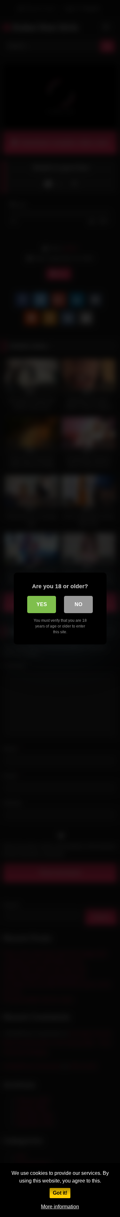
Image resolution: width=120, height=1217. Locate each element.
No (78, 604)
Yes (41, 604)
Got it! (60, 1193)
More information (60, 1206)
